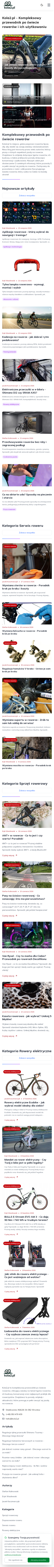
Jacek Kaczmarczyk (10, 386)
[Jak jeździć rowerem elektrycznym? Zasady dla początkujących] (27, 56)
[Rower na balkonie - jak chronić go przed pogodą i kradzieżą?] (27, 94)
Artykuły (7, 1426)
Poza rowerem (10, 109)
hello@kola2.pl (12, 1418)
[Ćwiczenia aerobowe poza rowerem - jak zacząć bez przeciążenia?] (27, 117)
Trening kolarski (9, 352)
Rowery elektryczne (13, 39)
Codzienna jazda (11, 86)
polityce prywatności (13, 1555)
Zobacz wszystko (27, 195)
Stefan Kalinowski (9, 438)
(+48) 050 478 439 (14, 1414)
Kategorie (8, 1509)
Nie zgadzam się (15, 1560)
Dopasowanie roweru (12, 1520)
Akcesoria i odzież (10, 299)
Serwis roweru (10, 546)
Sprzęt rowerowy (12, 805)
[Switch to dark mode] (41, 5)
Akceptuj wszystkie (38, 1560)
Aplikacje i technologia (12, 247)
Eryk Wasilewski (8, 228)
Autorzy (7, 1485)
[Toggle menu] (49, 5)
